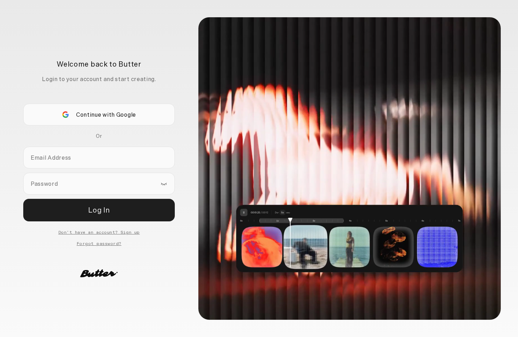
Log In (99, 210)
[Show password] (163, 183)
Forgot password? (99, 244)
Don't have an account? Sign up (99, 233)
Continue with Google (106, 114)
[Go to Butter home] (99, 273)
